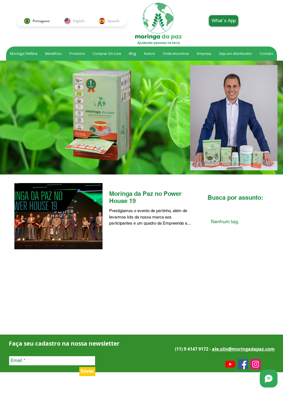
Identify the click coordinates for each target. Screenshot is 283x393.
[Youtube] (230, 364)
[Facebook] (243, 364)
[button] (149, 54)
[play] (180, 165)
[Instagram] (256, 364)
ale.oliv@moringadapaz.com (243, 349)
